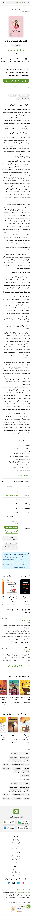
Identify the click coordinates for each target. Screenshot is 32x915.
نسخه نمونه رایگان (11, 532)
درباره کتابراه (16, 840)
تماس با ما (16, 862)
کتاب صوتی (6, 890)
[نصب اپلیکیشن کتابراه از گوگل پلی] (9, 822)
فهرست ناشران (16, 875)
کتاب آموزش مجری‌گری (15, 736)
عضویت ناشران (16, 869)
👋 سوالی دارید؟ (21, 906)
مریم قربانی (15, 491)
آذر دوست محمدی (25, 739)
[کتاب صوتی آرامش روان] (25, 687)
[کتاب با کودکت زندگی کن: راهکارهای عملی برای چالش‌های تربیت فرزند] (25, 724)
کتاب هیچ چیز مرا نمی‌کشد (14, 698)
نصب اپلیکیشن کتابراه (23, 890)
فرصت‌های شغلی (16, 849)
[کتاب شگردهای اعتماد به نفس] (25, 586)
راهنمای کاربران (16, 859)
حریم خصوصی (16, 846)
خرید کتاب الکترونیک (11, 527)
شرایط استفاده (16, 843)
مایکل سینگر (27, 702)
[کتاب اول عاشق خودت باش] (12, 586)
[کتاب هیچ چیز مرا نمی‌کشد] (14, 687)
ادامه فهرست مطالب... (23, 475)
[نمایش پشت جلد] (11, 34)
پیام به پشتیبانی (16, 856)
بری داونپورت (27, 601)
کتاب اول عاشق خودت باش (13, 598)
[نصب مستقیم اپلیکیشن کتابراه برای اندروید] (22, 822)
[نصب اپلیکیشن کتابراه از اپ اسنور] (22, 827)
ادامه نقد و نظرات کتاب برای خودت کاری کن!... (17, 666)
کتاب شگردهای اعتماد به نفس (26, 598)
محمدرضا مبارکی (14, 739)
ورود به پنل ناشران (16, 872)
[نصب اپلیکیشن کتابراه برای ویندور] (9, 827)
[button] (16, 26)
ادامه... (12, 642)
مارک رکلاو (14, 601)
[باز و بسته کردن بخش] (3, 105)
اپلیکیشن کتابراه (24, 75)
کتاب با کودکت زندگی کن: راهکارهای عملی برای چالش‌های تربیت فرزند (26, 736)
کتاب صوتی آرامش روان (25, 698)
